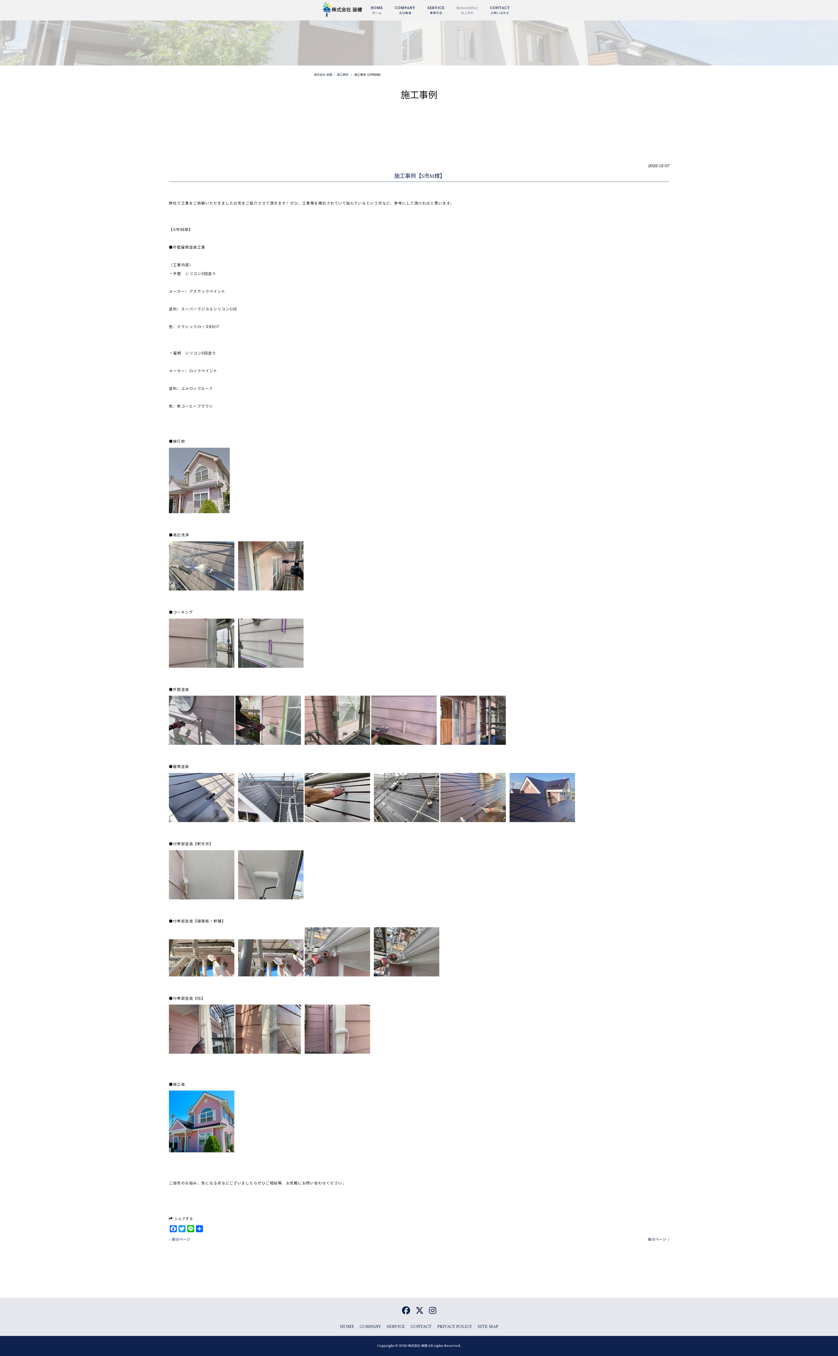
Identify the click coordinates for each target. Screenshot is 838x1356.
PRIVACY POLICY (454, 1326)
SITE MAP (487, 1326)
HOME (347, 1326)
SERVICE (395, 1326)
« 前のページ (179, 1239)
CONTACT (421, 1326)
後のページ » (658, 1239)
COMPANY (370, 1326)
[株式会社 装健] (344, 16)
